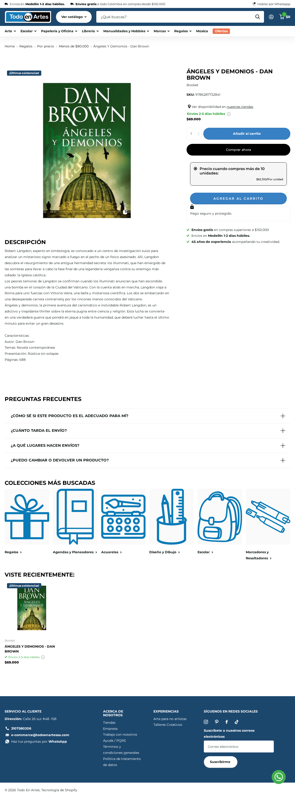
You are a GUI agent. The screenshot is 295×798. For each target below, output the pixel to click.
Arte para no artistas (170, 719)
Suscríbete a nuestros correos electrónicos (229, 733)
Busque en (257, 17)
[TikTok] (237, 722)
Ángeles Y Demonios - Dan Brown (30, 648)
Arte (8, 31)
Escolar (27, 31)
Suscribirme (220, 762)
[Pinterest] (217, 722)
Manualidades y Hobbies (124, 31)
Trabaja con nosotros (120, 734)
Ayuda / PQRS (114, 740)
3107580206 (21, 728)
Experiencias (166, 711)
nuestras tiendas (240, 107)
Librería (88, 31)
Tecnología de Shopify (59, 790)
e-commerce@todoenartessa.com (40, 735)
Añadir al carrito (247, 133)
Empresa (110, 729)
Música (202, 31)
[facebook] (227, 722)
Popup (229, 114)
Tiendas (109, 722)
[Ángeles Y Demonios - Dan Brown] (32, 608)
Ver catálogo (72, 17)
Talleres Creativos (167, 725)
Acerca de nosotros (113, 713)
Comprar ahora (238, 150)
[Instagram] (206, 722)
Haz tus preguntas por (39, 741)
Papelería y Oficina (57, 31)
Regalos (181, 31)
